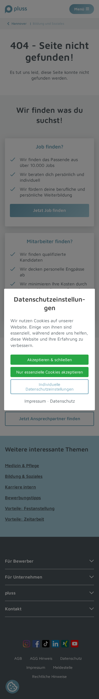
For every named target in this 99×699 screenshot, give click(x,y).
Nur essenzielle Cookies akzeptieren (49, 372)
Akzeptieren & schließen (49, 359)
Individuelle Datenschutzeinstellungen (50, 386)
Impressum (35, 400)
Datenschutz (62, 400)
